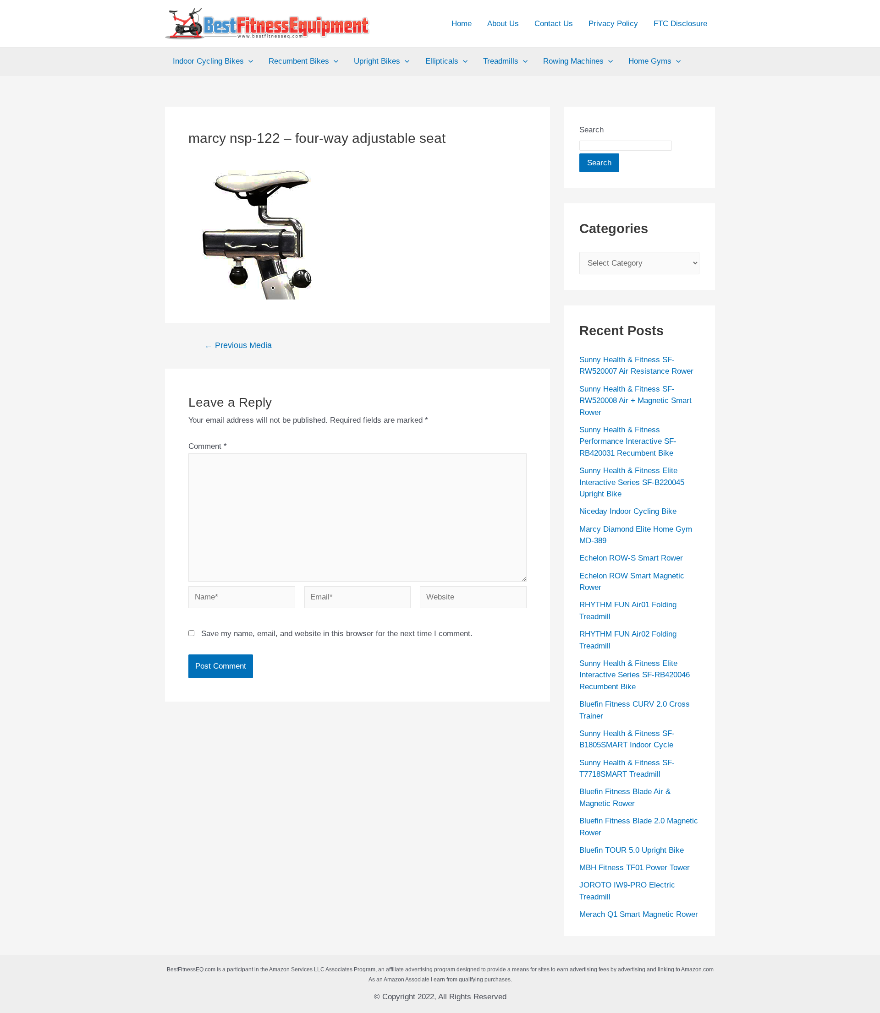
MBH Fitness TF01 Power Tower (634, 867)
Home (461, 23)
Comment (207, 446)
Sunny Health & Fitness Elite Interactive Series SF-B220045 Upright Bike (631, 482)
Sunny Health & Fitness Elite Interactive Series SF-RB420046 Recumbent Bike (634, 675)
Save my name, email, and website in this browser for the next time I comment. (337, 633)
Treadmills (500, 61)
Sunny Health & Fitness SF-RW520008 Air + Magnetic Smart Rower (635, 401)
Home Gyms (649, 61)
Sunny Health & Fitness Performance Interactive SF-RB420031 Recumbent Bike (627, 441)
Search (591, 129)
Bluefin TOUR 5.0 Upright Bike (631, 850)
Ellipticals (441, 61)
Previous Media (238, 345)
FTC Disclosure (680, 23)
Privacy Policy (613, 23)
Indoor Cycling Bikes (208, 61)
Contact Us (553, 23)
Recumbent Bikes (299, 61)
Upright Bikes (377, 61)
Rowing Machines (573, 61)
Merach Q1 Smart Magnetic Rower (638, 914)
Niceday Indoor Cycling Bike (627, 511)
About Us (503, 23)
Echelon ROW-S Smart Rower (631, 558)
